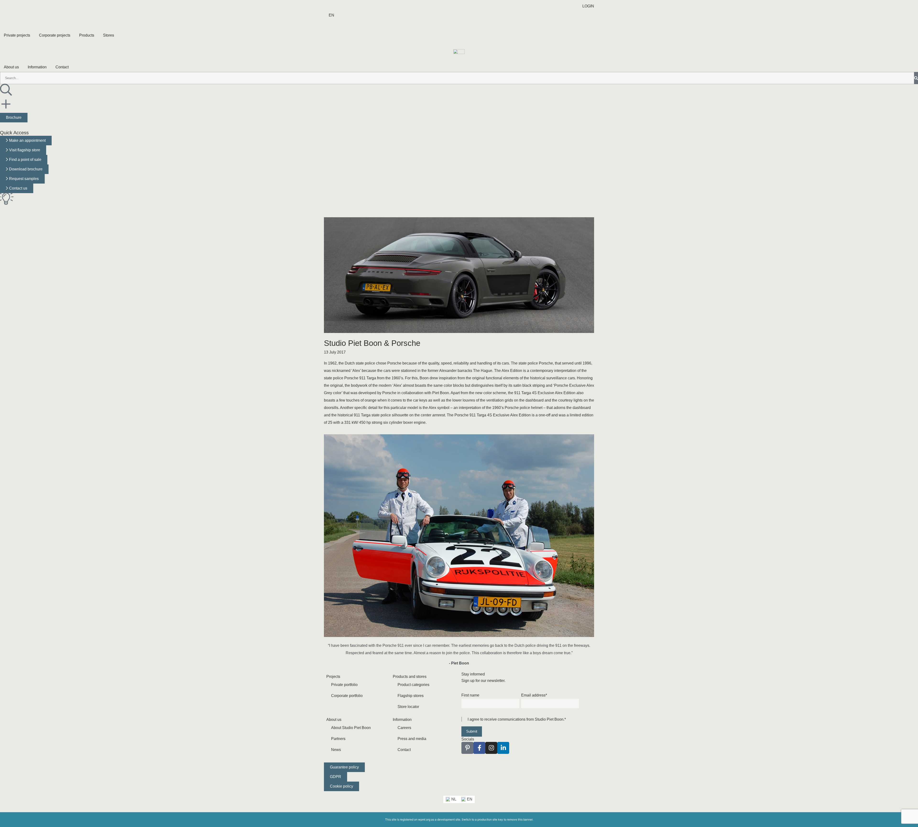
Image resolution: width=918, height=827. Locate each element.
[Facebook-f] (479, 748)
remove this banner (519, 819)
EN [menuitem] (469, 799)
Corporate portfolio (347, 696)
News (336, 750)
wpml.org (424, 819)
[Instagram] (491, 748)
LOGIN (588, 6)
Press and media (412, 739)
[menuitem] (331, 15)
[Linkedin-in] (503, 748)
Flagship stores (411, 696)
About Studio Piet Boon (351, 728)
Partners (338, 739)
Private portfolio (344, 685)
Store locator (408, 707)
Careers (404, 728)
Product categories (413, 685)
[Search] (916, 78)
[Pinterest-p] (467, 748)
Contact (404, 750)
